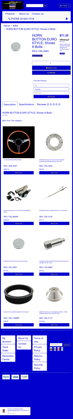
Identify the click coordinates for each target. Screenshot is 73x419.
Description (10, 104)
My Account (6, 339)
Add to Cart (52, 67)
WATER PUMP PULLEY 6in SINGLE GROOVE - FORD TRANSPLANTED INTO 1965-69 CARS (53, 312)
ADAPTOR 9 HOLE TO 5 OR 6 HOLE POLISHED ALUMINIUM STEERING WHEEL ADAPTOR (51, 160)
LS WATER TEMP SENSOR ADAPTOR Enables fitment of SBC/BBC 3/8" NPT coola (54, 262)
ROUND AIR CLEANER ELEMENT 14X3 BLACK (16, 312)
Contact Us (38, 13)
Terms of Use (38, 339)
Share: (34, 55)
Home (7, 25)
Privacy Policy (38, 348)
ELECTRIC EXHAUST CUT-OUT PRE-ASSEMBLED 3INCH (17, 211)
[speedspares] (12, 4)
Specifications (26, 104)
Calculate (52, 97)
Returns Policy (38, 357)
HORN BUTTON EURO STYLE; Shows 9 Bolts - (31, 29)
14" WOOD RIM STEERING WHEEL (13, 160)
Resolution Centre (8, 357)
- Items (64, 6)
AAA (15, 25)
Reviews (42, 104)
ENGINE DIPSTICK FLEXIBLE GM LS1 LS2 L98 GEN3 (53, 210)
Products (10, 13)
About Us (24, 13)
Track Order (5, 348)
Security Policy (38, 366)
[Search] (45, 5)
